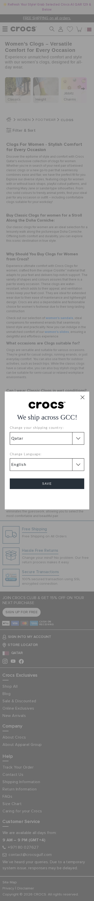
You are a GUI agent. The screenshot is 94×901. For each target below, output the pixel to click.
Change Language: (26, 454)
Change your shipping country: (37, 428)
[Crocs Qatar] (47, 405)
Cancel (47, 498)
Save (47, 484)
